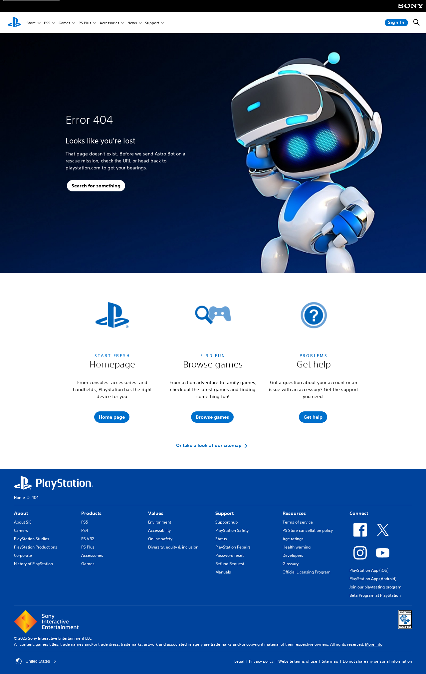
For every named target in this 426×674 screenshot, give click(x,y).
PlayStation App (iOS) (368, 570)
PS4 (84, 530)
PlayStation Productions (35, 547)
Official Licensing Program (306, 572)
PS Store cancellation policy (308, 530)
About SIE (22, 522)
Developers (293, 555)
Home (19, 497)
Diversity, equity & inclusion (173, 547)
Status (221, 539)
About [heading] (21, 513)
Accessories (109, 22)
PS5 (47, 22)
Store (31, 22)
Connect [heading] (358, 513)
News (132, 22)
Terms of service (298, 522)
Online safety (160, 539)
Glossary (291, 563)
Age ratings (293, 539)
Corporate (23, 555)
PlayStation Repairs (233, 547)
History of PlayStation (33, 563)
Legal (239, 661)
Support (152, 22)
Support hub (226, 522)
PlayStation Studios (31, 539)
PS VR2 (87, 539)
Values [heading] (155, 513)
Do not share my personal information (377, 661)
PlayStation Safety (232, 530)
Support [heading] (224, 513)
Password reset (229, 555)
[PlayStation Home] (14, 23)
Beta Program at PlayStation (375, 595)
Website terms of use (297, 661)
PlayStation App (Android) (372, 578)
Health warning (297, 547)
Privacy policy (261, 661)
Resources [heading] (294, 513)
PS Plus (85, 22)
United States (38, 661)
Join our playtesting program (375, 587)
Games (64, 22)
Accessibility (159, 530)
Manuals (223, 572)
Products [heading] (91, 513)
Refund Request (229, 563)
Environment (159, 522)
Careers (21, 530)
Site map (330, 661)
